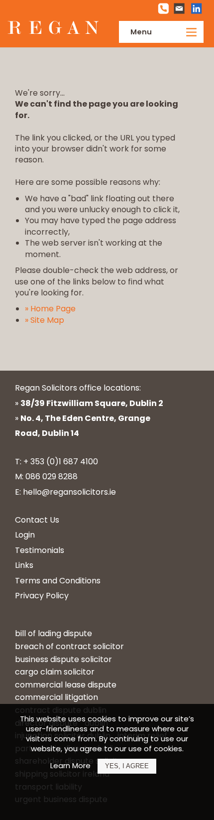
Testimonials (39, 550)
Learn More (70, 765)
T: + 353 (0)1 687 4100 (56, 461)
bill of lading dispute (53, 633)
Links (24, 565)
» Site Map (44, 320)
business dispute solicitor (63, 659)
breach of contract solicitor (69, 646)
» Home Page (50, 308)
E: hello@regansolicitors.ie (65, 492)
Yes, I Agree (127, 766)
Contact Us (37, 520)
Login (25, 535)
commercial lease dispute (65, 684)
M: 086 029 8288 (46, 476)
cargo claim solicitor (55, 672)
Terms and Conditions (58, 580)
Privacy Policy (42, 595)
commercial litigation (56, 697)
